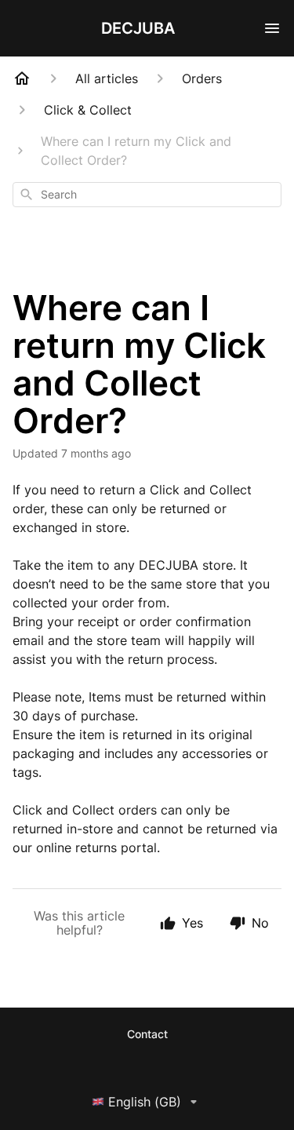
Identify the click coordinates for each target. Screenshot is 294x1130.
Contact (147, 1034)
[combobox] (147, 194)
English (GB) (144, 1102)
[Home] (22, 78)
